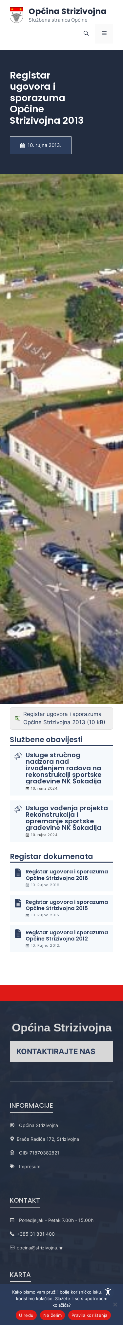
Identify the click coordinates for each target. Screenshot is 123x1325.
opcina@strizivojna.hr (40, 1247)
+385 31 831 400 (36, 1234)
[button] (86, 34)
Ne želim (52, 1315)
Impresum (29, 1166)
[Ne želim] (115, 1304)
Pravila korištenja (90, 1315)
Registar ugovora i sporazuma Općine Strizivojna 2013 (62, 718)
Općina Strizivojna (68, 11)
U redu (26, 1315)
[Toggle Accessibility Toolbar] (108, 1291)
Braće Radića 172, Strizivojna (48, 1139)
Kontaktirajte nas (55, 1051)
